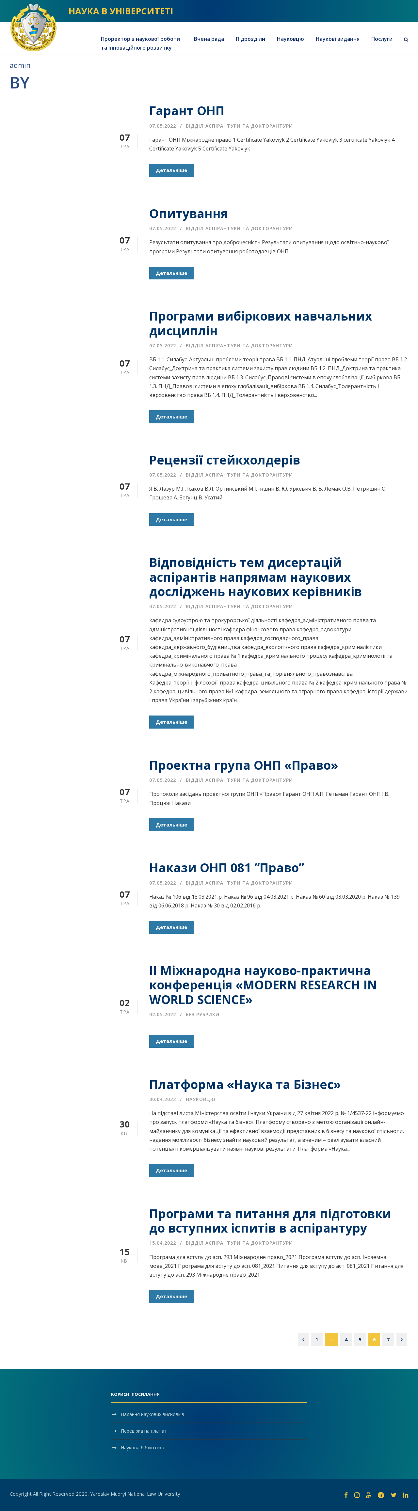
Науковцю (290, 38)
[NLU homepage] (33, 26)
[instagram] (357, 1495)
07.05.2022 (162, 126)
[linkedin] (405, 1495)
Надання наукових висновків (152, 1414)
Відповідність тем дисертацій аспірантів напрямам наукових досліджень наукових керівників (255, 577)
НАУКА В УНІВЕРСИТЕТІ (121, 11)
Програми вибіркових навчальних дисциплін (260, 322)
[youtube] (368, 1495)
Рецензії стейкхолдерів (224, 459)
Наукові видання (338, 38)
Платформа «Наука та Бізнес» (245, 1084)
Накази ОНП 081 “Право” (226, 867)
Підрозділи (250, 38)
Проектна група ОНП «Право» (243, 765)
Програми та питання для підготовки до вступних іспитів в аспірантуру (270, 1220)
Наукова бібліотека (142, 1447)
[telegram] (381, 1495)
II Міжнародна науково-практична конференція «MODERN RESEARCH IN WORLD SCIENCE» (263, 985)
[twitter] (393, 1495)
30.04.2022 (162, 1099)
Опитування (188, 213)
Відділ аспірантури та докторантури (239, 126)
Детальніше (171, 170)
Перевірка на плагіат (144, 1431)
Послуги (382, 38)
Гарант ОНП (186, 110)
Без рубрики (202, 1014)
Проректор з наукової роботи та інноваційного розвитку (140, 43)
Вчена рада (209, 38)
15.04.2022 (162, 1243)
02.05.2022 (162, 1014)
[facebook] (346, 1495)
